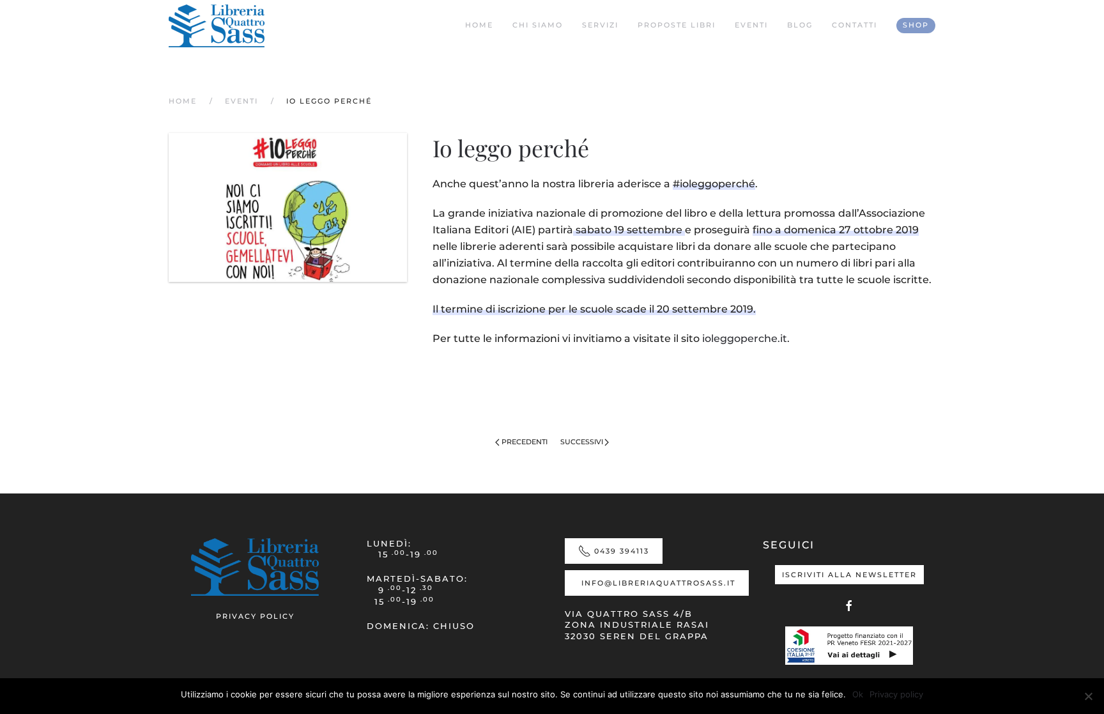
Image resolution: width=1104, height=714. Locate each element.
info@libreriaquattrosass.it (658, 582)
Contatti (854, 24)
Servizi (600, 24)
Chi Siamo (537, 24)
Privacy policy (896, 694)
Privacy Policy (255, 616)
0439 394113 (621, 551)
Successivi (581, 441)
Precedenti (525, 441)
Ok (857, 694)
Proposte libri (677, 24)
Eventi (751, 24)
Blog (800, 24)
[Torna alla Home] (216, 25)
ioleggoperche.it (744, 338)
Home (479, 24)
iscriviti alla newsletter (849, 574)
